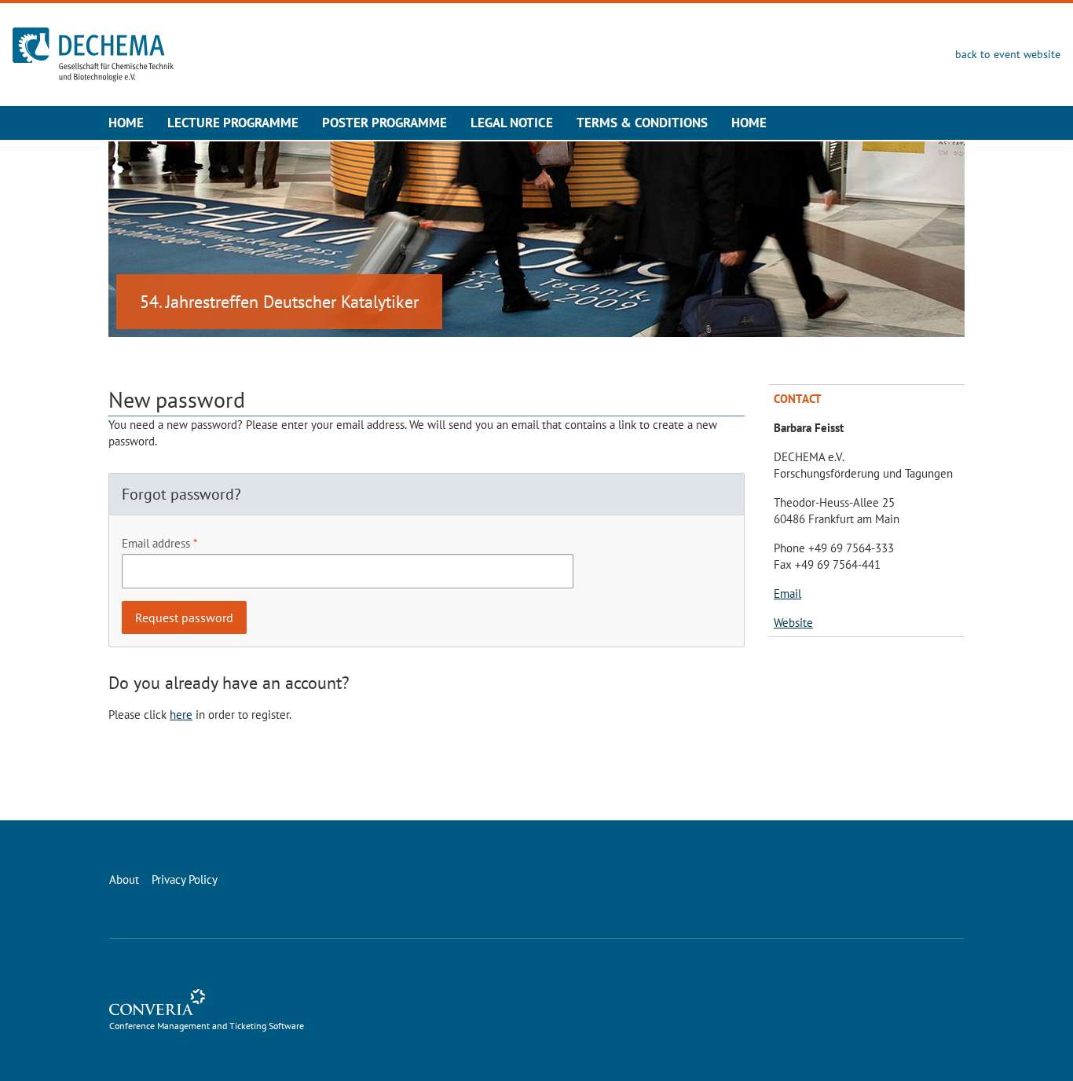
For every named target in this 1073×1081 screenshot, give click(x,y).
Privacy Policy (185, 879)
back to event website (1007, 54)
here (181, 714)
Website (793, 622)
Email (787, 593)
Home (126, 122)
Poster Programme (384, 122)
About (124, 879)
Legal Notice (512, 122)
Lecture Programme (232, 122)
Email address (156, 543)
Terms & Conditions (642, 122)
